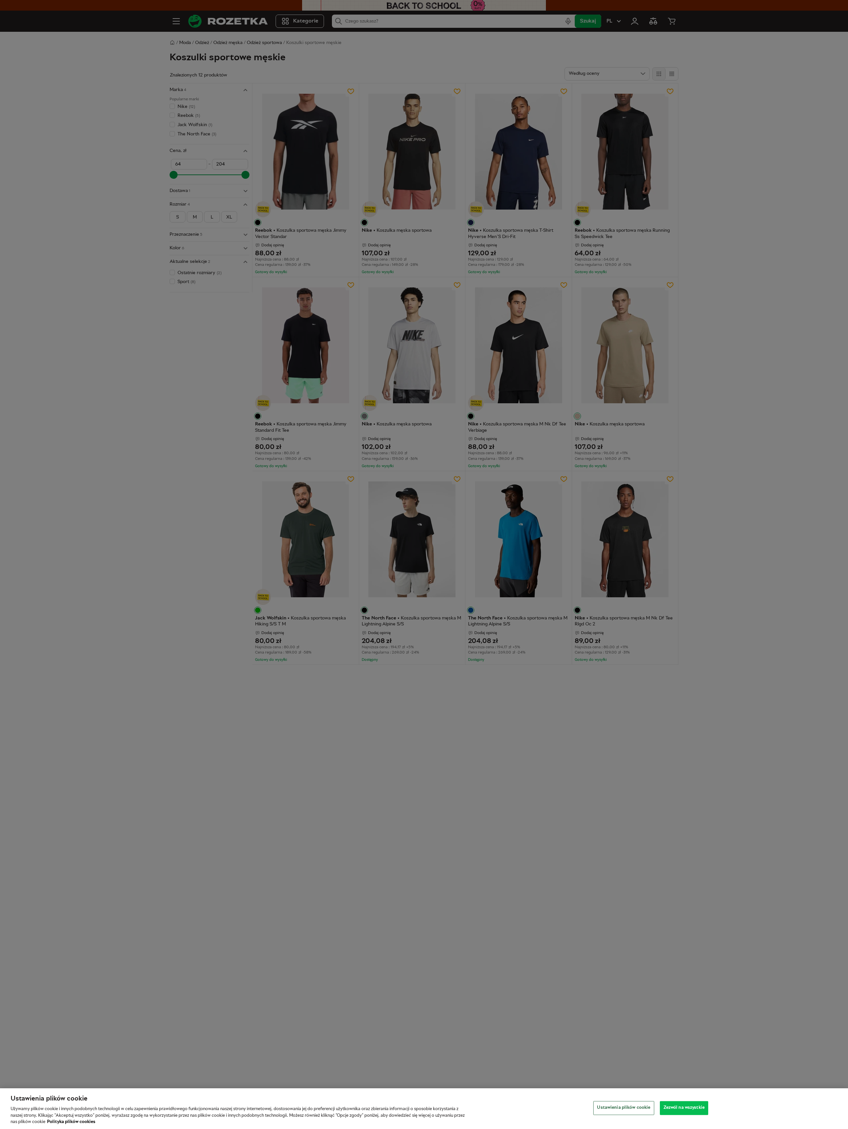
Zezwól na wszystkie (684, 1108)
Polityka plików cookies (71, 1122)
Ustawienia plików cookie (623, 1108)
